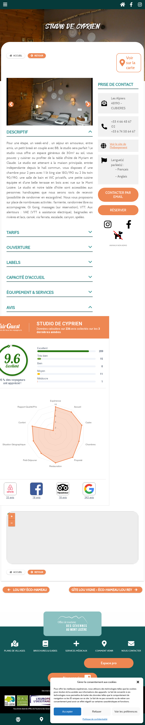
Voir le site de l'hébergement (118, 145)
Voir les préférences (125, 711)
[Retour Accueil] (122, 5)
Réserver (118, 210)
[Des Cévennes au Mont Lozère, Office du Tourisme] (72, 629)
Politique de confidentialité (95, 719)
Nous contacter (131, 650)
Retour (38, 55)
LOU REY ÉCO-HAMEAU (30, 590)
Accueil (17, 55)
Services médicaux (76, 650)
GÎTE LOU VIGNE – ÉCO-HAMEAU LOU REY (102, 590)
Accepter (67, 711)
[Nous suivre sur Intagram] (139, 5)
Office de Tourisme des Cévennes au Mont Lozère (46, 709)
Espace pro (109, 663)
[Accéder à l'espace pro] (18, 721)
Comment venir (104, 650)
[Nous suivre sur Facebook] (130, 5)
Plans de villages (14, 650)
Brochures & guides (45, 650)
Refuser (96, 711)
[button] (138, 682)
